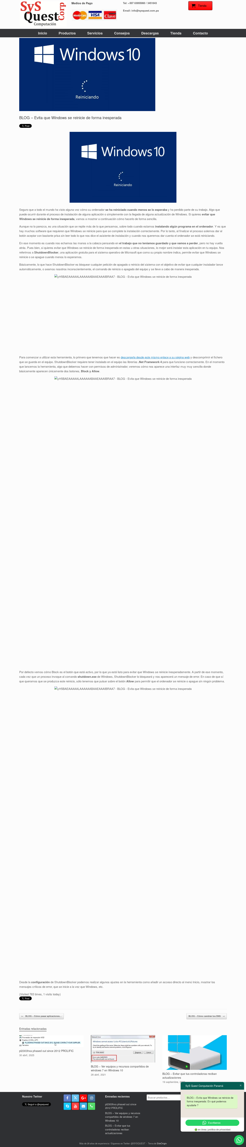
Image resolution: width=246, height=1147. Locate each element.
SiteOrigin (162, 1143)
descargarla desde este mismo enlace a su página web (155, 357)
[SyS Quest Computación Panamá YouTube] (75, 1106)
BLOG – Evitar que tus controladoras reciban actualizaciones (117, 1129)
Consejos (122, 33)
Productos (67, 33)
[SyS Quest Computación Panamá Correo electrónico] (83, 1106)
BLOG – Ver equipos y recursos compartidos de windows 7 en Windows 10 (122, 1116)
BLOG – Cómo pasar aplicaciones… (41, 1016)
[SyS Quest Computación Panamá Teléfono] (91, 1106)
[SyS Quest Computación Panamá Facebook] (67, 1098)
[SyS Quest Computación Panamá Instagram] (91, 1098)
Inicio (42, 33)
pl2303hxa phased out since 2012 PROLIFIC (120, 1106)
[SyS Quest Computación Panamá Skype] (67, 1106)
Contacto (200, 33)
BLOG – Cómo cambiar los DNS (207, 1016)
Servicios (95, 33)
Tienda (175, 33)
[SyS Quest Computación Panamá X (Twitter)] (75, 1098)
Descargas (150, 33)
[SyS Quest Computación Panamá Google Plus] (83, 1098)
